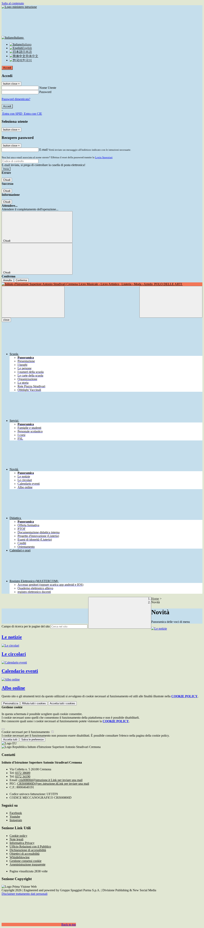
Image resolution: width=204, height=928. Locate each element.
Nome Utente (47, 87)
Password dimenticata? (16, 99)
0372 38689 (22, 773)
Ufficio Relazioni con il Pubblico (30, 846)
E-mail (43, 149)
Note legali (16, 839)
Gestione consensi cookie (25, 861)
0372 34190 (22, 776)
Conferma (21, 280)
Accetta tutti (62, 703)
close (6, 319)
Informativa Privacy (22, 843)
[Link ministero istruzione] (19, 7)
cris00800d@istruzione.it (50, 780)
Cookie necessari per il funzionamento (26, 732)
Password (45, 92)
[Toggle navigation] (33, 302)
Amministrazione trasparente (27, 864)
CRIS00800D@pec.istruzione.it (53, 783)
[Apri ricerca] (170, 302)
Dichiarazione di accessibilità (28, 850)
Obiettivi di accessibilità (24, 853)
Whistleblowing (19, 857)
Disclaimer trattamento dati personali (24, 893)
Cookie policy (18, 835)
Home (155, 598)
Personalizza (10, 703)
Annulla (7, 280)
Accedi (7, 67)
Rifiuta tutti (34, 703)
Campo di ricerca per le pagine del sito (26, 626)
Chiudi (6, 179)
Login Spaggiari (104, 157)
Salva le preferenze (32, 739)
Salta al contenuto (13, 3)
